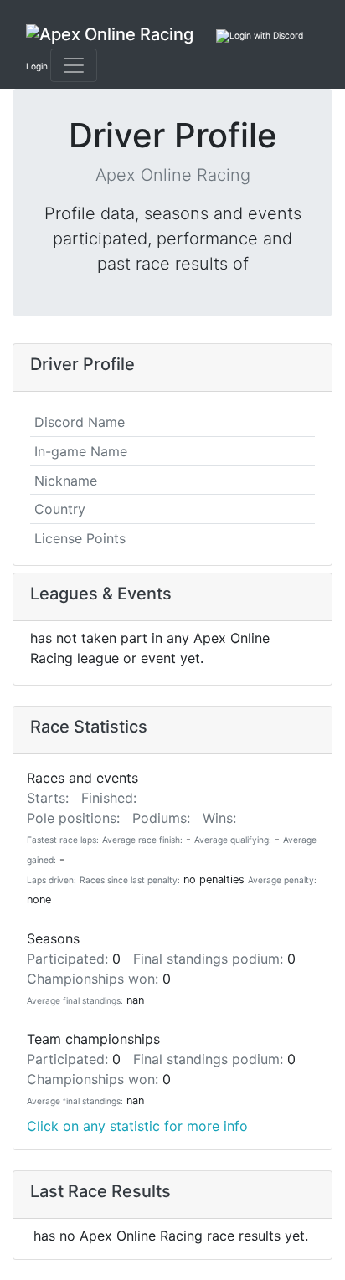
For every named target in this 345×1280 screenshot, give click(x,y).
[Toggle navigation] (73, 65)
